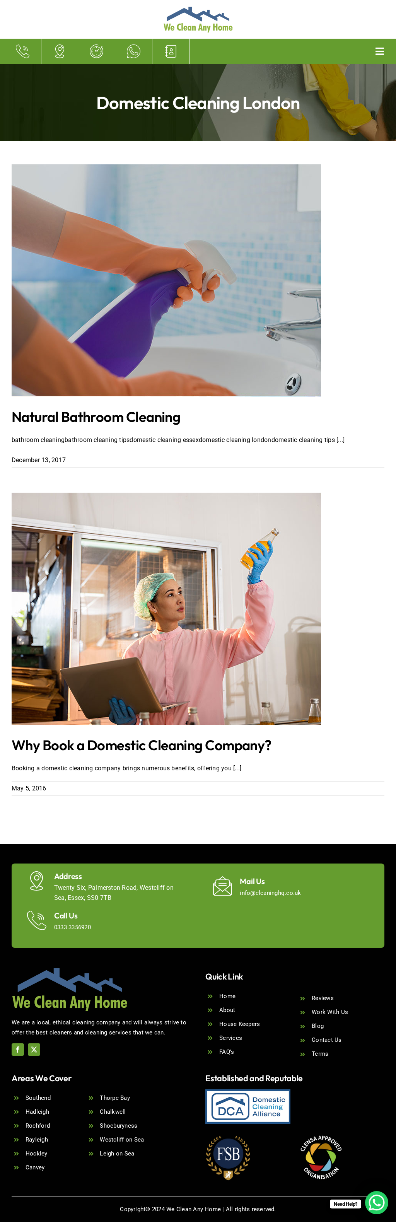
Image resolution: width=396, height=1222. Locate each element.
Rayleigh (37, 1139)
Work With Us (330, 1012)
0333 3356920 (72, 927)
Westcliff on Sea (122, 1139)
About (227, 1010)
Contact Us (326, 1039)
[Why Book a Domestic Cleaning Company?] (166, 609)
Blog (318, 1025)
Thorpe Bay (115, 1097)
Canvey (35, 1167)
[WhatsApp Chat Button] (376, 1202)
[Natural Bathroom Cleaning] (166, 280)
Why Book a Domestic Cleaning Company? (141, 745)
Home (227, 996)
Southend (38, 1097)
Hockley (37, 1153)
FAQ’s (226, 1051)
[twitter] (34, 1049)
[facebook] (18, 1049)
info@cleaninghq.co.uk (270, 892)
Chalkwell (113, 1111)
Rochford (38, 1125)
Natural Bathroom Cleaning (96, 416)
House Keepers (239, 1024)
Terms (320, 1053)
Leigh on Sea (117, 1153)
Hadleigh (37, 1111)
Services (230, 1037)
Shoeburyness (118, 1125)
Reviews (323, 998)
